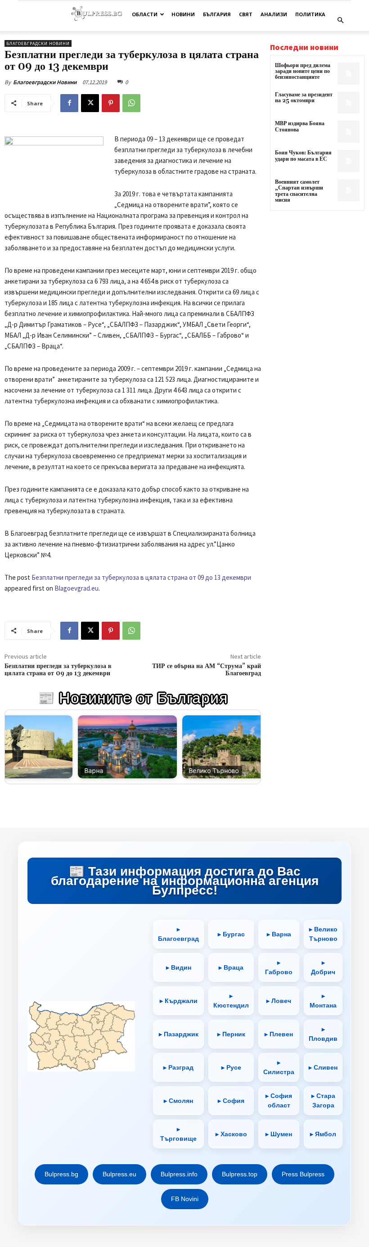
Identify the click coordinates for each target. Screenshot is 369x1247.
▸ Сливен (323, 1067)
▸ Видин (178, 967)
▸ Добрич (323, 967)
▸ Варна (279, 934)
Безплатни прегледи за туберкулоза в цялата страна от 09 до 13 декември (141, 577)
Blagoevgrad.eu (76, 588)
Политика (310, 14)
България (217, 14)
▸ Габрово (278, 967)
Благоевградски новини (38, 43)
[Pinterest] (111, 103)
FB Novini (184, 1198)
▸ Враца (231, 967)
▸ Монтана (323, 1000)
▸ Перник (231, 1034)
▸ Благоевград (178, 934)
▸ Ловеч (278, 1000)
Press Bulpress (303, 1174)
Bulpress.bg (61, 1174)
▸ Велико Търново (323, 934)
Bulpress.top (239, 1174)
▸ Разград (178, 1067)
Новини (183, 14)
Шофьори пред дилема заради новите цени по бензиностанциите (302, 71)
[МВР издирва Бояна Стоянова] (349, 132)
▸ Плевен (279, 1034)
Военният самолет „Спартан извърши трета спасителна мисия (299, 191)
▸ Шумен (279, 1134)
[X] (90, 103)
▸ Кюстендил (231, 1000)
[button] (340, 20)
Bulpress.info (179, 1174)
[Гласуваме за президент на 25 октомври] (349, 103)
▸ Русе (231, 1067)
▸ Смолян (178, 1100)
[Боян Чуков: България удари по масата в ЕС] (349, 161)
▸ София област (279, 1100)
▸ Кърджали (179, 1000)
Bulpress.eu (119, 1174)
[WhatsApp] (131, 103)
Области (145, 14)
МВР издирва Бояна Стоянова (299, 126)
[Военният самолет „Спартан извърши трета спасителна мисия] (349, 190)
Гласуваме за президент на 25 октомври (304, 97)
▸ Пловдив (323, 1034)
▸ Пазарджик (178, 1034)
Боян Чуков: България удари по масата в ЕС (303, 155)
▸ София (231, 1100)
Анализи (274, 14)
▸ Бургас (231, 934)
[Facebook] (69, 103)
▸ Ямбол (323, 1134)
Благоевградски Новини (44, 82)
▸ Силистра (278, 1067)
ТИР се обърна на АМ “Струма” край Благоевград (206, 670)
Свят (245, 14)
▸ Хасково (231, 1134)
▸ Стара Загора (323, 1100)
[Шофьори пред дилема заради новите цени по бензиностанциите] (349, 74)
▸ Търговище (178, 1133)
